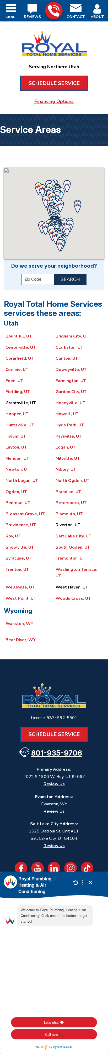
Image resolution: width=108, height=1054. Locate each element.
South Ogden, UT (73, 547)
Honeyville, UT (70, 403)
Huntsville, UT (20, 425)
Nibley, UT (66, 469)
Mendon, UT (17, 458)
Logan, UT (65, 447)
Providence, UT (21, 525)
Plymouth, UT (69, 514)
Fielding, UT (18, 392)
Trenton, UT (17, 569)
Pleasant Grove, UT (25, 514)
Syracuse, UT (18, 558)
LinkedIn (54, 868)
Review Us (54, 784)
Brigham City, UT (72, 336)
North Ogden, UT (72, 480)
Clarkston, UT (69, 347)
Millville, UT (68, 458)
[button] (67, 186)
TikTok (87, 868)
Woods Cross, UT (73, 598)
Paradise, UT (68, 492)
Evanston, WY (19, 624)
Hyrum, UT (16, 436)
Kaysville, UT (69, 436)
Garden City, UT (71, 392)
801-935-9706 (54, 10)
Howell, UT (67, 414)
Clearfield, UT (20, 358)
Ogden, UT (16, 492)
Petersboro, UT (71, 503)
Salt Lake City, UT (73, 536)
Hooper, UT (17, 414)
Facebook (21, 868)
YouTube (37, 868)
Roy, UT (13, 536)
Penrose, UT (18, 503)
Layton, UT (16, 447)
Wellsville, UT (20, 587)
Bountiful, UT (19, 336)
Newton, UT (17, 469)
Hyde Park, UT (70, 425)
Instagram (70, 868)
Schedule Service (54, 83)
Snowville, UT (20, 547)
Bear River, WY (21, 640)
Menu (10, 17)
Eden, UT (14, 381)
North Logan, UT (22, 480)
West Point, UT (21, 598)
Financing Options (54, 101)
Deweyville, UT (71, 369)
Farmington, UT (71, 381)
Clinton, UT (67, 358)
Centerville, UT (21, 347)
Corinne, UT (17, 369)
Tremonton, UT (70, 558)
